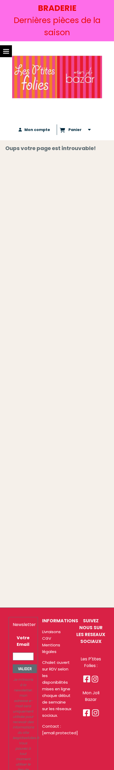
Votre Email (23, 641)
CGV (46, 638)
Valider (25, 669)
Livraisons (51, 631)
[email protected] (60, 733)
